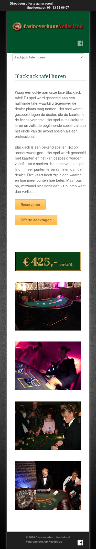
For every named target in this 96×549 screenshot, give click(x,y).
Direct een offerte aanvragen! (31, 3)
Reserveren (30, 204)
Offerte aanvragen (36, 219)
